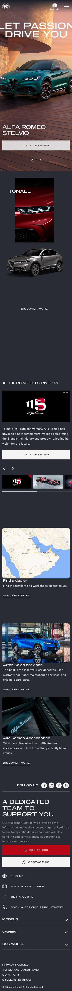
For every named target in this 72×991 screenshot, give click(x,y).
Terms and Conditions (20, 970)
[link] (36, 146)
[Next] (40, 160)
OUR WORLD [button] (13, 944)
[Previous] (32, 160)
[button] (66, 6)
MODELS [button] (10, 919)
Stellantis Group (17, 980)
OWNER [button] (9, 931)
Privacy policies (15, 965)
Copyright (11, 975)
